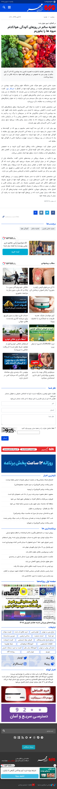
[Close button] (55, 765)
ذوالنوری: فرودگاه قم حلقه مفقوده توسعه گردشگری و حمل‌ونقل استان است (27, 676)
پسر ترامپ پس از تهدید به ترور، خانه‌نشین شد (37, 576)
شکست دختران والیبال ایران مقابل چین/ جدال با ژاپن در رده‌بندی (31, 556)
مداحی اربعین (24, 636)
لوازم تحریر (34, 632)
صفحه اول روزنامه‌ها (46, 581)
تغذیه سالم (35, 228)
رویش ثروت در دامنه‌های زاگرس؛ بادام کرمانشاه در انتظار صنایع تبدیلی (29, 533)
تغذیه (45, 17)
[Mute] (35, 253)
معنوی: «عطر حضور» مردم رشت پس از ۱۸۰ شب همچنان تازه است (30, 494)
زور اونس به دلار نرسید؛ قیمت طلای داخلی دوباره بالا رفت (33, 566)
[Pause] (31, 253)
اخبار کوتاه (51, 670)
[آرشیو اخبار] (18, 738)
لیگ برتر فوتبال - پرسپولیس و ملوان (41, 508)
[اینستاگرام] (34, 738)
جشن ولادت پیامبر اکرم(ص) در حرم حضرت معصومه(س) (33, 484)
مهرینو (48, 652)
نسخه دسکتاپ (28, 747)
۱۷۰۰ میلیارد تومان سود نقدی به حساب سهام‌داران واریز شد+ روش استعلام (27, 537)
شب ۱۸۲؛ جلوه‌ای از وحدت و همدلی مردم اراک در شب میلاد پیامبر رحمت (28, 518)
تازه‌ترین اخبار (49, 475)
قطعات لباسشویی (46, 644)
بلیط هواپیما (9, 644)
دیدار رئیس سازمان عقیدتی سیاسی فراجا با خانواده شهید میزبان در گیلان (28, 571)
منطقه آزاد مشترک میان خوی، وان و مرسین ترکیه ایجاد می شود (31, 504)
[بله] (38, 738)
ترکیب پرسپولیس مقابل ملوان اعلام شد (39, 552)
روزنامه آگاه (11, 652)
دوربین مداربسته (9, 636)
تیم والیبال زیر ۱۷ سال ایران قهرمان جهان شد (37, 547)
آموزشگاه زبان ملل (30, 648)
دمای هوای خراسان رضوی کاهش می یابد (39, 561)
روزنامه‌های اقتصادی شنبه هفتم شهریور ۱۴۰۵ (37, 622)
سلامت (52, 17)
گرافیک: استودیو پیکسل (25, 785)
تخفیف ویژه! (20, 776)
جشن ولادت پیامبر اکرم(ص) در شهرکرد (40, 523)
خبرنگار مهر (10, 88)
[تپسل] (3, 238)
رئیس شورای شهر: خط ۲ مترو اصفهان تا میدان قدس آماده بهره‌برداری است (27, 542)
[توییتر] (30, 738)
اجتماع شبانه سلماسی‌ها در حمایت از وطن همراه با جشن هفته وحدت (29, 480)
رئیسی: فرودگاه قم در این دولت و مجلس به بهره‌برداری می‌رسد (31, 674)
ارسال (5, 438)
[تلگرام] (42, 738)
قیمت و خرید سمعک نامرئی (11, 648)
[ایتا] (15, 738)
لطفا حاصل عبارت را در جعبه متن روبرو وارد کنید (39, 428)
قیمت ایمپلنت (8, 640)
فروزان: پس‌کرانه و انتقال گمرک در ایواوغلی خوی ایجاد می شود (32, 499)
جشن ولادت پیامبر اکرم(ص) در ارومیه (40, 489)
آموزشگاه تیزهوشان (26, 644)
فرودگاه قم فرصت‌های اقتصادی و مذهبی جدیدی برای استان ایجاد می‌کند (28, 679)
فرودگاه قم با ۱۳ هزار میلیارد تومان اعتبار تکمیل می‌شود (34, 682)
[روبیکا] (26, 738)
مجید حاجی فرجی (48, 228)
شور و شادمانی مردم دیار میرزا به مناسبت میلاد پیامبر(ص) (33, 513)
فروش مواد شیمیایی (25, 640)
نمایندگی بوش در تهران (47, 648)
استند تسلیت (38, 636)
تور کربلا (51, 636)
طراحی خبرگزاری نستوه (44, 785)
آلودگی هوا (24, 228)
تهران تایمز (30, 652)
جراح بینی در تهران (48, 632)
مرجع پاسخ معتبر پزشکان (45, 640)
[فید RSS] (22, 738)
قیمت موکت (7, 632)
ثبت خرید (15, 252)
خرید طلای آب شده (21, 632)
